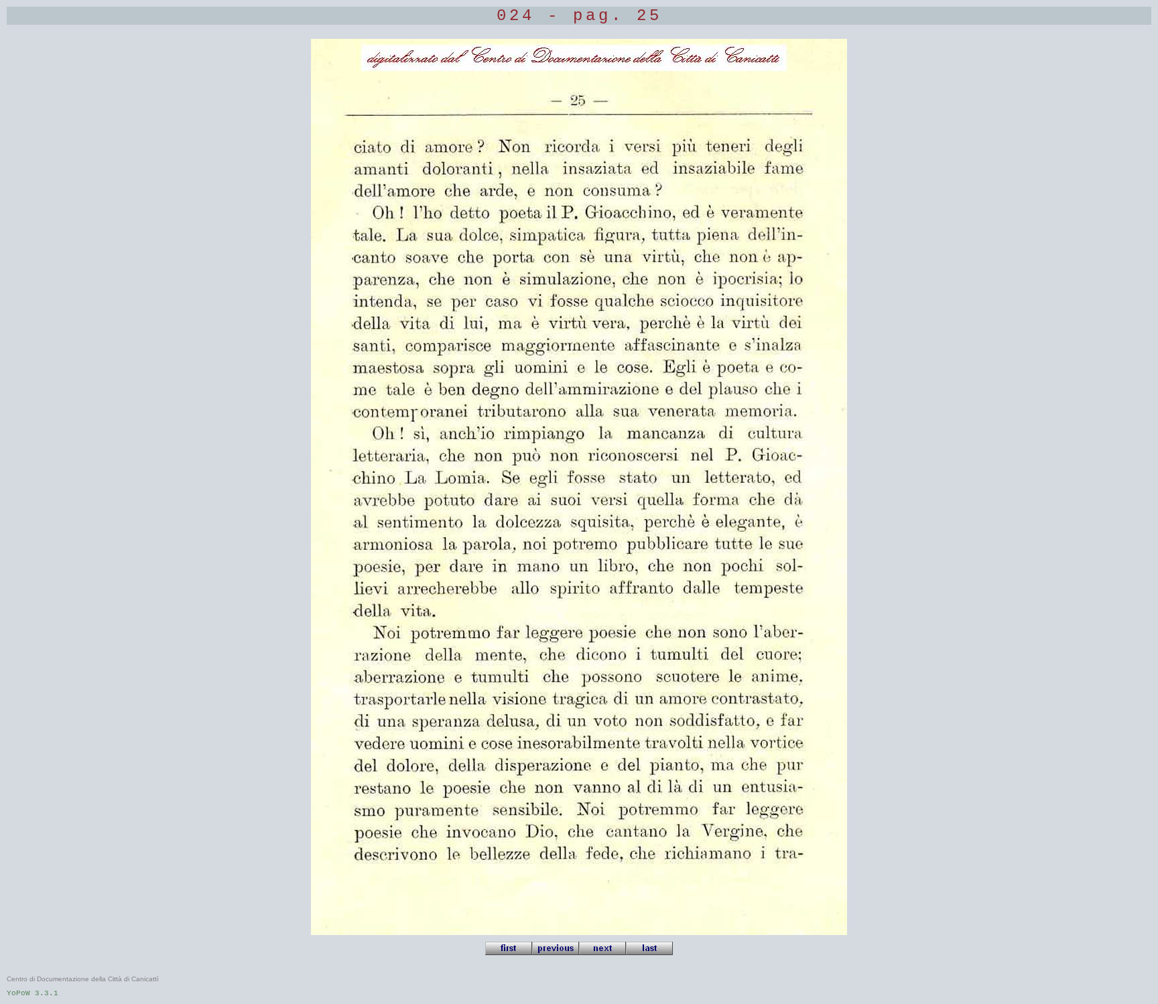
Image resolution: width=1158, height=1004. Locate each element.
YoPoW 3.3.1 (32, 993)
